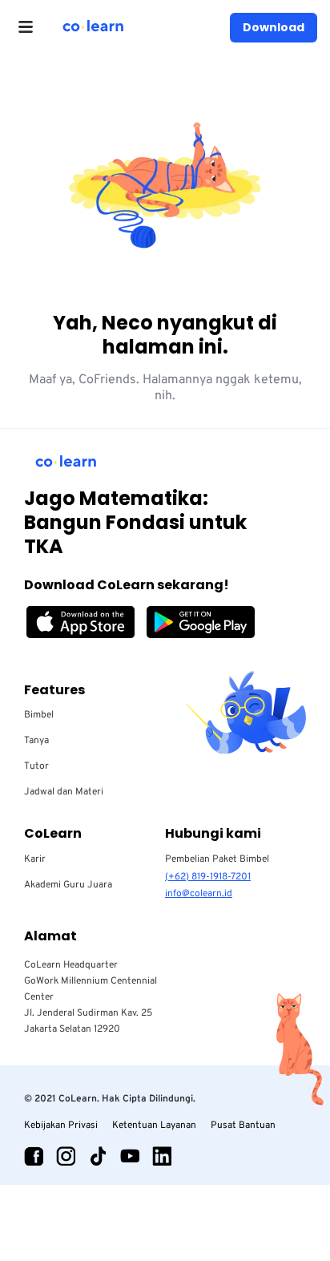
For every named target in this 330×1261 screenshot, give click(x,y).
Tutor (36, 766)
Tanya (36, 740)
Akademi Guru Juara (68, 885)
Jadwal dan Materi (63, 792)
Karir (35, 859)
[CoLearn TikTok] (97, 1156)
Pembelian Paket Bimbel (217, 859)
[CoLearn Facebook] (33, 1156)
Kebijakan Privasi (61, 1125)
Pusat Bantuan (243, 1125)
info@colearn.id (198, 893)
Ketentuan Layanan (154, 1125)
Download (273, 27)
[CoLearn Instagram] (65, 1156)
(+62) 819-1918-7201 (208, 877)
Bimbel (39, 715)
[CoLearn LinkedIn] (161, 1156)
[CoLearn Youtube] (129, 1156)
